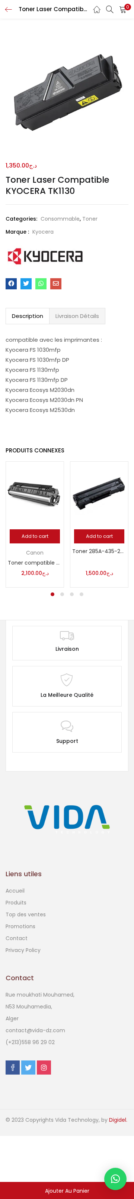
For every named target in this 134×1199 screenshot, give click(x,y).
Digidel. (118, 1120)
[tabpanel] (35, 524)
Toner (90, 218)
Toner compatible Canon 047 (35, 562)
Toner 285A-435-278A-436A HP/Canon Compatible (99, 551)
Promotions (20, 926)
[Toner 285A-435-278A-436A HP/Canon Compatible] (99, 493)
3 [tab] (72, 594)
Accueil (15, 890)
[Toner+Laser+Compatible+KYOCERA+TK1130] (26, 283)
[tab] (28, 316)
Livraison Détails (77, 316)
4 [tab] (81, 594)
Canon (35, 552)
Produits (16, 902)
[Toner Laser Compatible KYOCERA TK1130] (11, 283)
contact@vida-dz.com (35, 1030)
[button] (122, 9)
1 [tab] (52, 594)
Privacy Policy (23, 950)
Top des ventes (26, 914)
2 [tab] (62, 594)
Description (27, 316)
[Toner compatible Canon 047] (35, 493)
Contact (17, 938)
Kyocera (43, 231)
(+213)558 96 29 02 (30, 1042)
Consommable (60, 218)
